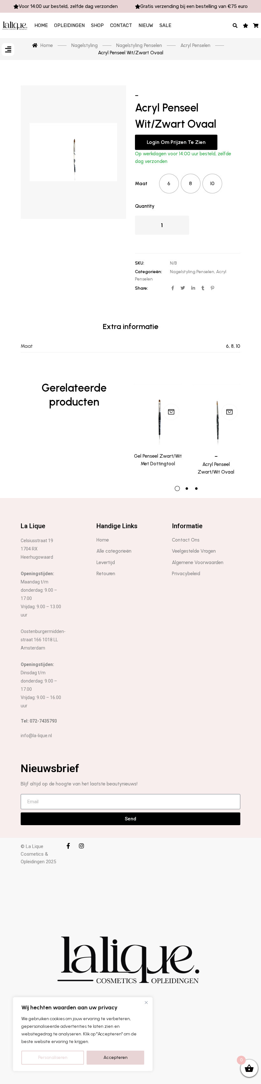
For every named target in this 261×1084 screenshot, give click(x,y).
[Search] (235, 25)
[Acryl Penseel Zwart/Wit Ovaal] (216, 413)
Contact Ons (186, 540)
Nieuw (145, 25)
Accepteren (115, 1057)
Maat (141, 183)
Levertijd (105, 562)
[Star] (245, 25)
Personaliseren (52, 1057)
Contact (121, 25)
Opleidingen (69, 25)
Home (41, 25)
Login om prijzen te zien (176, 142)
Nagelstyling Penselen (192, 271)
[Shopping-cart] (256, 25)
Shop (97, 25)
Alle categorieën (113, 551)
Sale (165, 25)
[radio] (169, 183)
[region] (83, 1034)
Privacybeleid (186, 573)
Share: (141, 288)
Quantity (144, 206)
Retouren (105, 573)
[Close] (146, 1002)
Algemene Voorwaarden (197, 562)
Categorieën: (148, 271)
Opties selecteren (171, 412)
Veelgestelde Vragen (194, 551)
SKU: (139, 263)
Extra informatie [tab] (130, 326)
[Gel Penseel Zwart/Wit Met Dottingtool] (157, 413)
